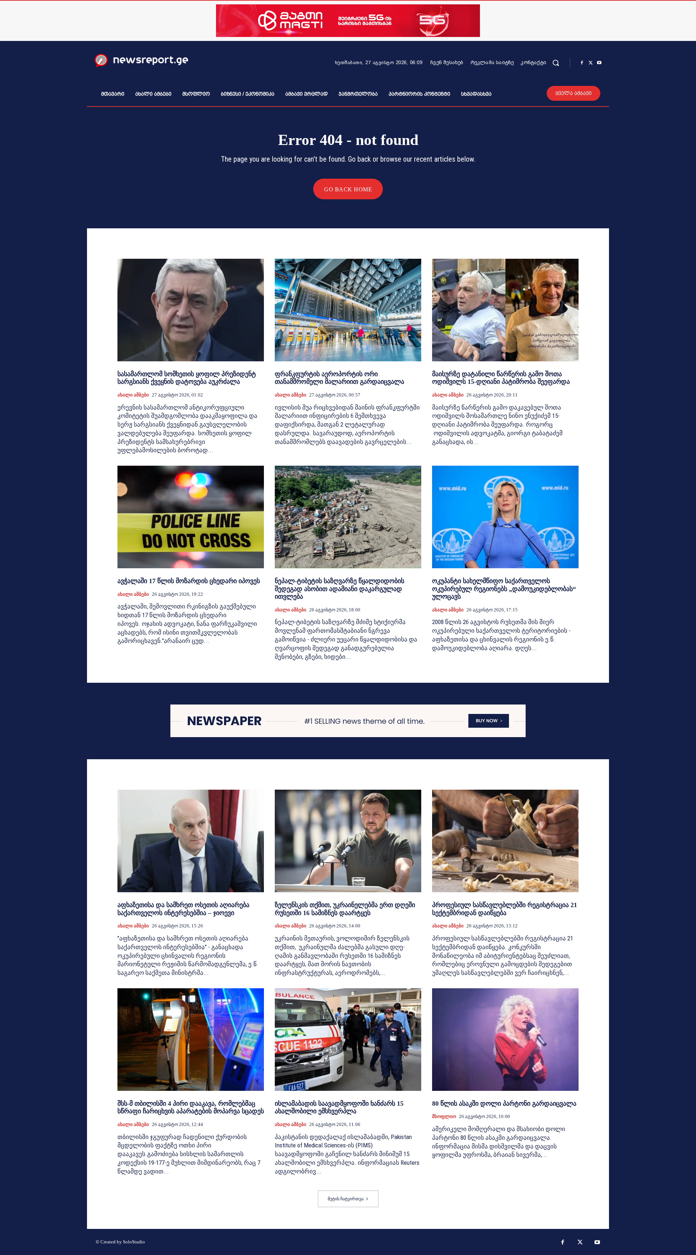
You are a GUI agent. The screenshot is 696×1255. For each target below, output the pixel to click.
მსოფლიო (444, 1116)
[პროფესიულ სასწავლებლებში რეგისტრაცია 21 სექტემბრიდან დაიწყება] (505, 841)
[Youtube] (599, 63)
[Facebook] (581, 63)
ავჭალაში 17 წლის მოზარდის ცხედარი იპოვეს (188, 581)
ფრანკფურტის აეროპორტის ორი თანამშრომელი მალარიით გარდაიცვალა (339, 378)
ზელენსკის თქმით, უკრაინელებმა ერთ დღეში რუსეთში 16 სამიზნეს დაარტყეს (345, 909)
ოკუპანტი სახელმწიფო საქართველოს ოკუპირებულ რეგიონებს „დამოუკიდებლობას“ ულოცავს (504, 588)
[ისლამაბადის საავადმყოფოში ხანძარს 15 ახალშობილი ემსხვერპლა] (348, 1039)
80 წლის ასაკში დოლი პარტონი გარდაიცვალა (504, 1103)
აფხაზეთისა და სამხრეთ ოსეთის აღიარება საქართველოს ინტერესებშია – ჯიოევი (183, 909)
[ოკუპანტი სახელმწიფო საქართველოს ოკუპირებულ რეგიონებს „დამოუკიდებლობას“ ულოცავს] (505, 517)
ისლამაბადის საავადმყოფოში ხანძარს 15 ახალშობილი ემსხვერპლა (339, 1107)
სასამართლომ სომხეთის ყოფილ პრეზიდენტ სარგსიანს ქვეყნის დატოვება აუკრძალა (186, 378)
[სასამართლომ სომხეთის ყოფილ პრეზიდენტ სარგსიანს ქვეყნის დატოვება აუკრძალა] (190, 310)
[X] (590, 63)
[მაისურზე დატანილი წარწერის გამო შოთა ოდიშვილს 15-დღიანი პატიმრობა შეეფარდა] (505, 310)
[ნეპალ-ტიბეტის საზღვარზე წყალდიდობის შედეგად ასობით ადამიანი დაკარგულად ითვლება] (348, 517)
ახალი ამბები (133, 395)
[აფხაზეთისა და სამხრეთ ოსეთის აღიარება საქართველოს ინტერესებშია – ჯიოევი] (190, 841)
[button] (555, 62)
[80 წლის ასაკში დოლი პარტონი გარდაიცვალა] (505, 1039)
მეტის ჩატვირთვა (346, 1198)
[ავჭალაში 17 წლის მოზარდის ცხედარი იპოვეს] (190, 517)
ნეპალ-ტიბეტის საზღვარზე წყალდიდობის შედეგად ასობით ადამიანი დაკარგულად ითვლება (339, 588)
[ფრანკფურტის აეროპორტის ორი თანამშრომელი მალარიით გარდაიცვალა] (348, 310)
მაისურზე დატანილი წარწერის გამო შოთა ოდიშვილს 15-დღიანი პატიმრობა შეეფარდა (501, 378)
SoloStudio (134, 1241)
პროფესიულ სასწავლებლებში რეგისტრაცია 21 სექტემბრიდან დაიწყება (504, 909)
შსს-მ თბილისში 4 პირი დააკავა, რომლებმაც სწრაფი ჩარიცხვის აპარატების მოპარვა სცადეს (190, 1107)
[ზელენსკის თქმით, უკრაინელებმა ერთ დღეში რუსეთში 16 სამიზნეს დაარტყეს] (348, 841)
